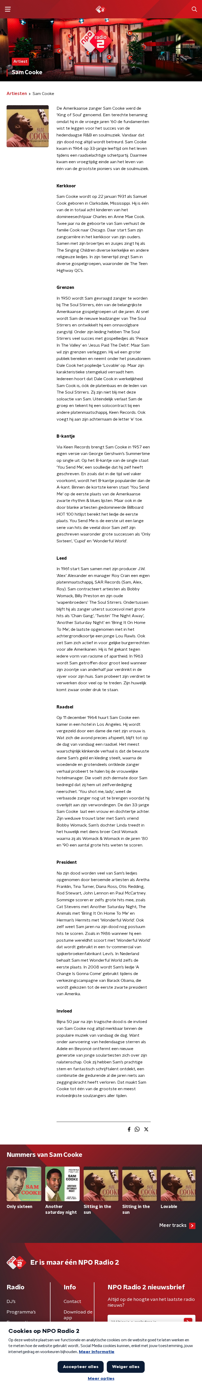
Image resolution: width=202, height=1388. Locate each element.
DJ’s (11, 1301)
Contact (72, 1301)
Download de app (78, 1315)
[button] (8, 9)
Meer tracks (172, 1225)
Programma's (21, 1312)
